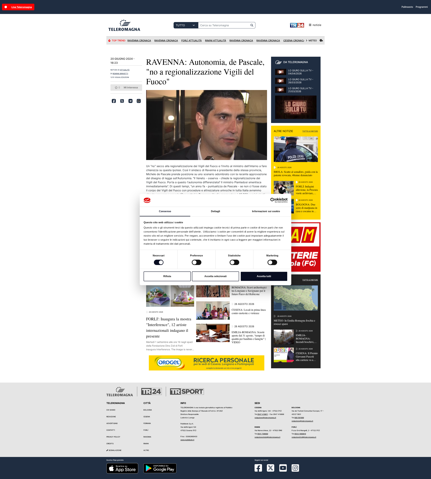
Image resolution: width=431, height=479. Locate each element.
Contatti (110, 430)
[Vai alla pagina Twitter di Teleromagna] (270, 468)
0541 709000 (262, 434)
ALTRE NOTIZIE (283, 131)
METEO (313, 40)
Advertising (112, 423)
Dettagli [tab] (215, 211)
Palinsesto (407, 6)
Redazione (111, 417)
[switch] (196, 262)
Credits (109, 443)
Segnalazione (114, 450)
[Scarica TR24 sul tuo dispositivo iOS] (122, 468)
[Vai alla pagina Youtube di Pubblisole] (283, 470)
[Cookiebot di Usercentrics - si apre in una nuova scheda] (273, 200)
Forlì (145, 430)
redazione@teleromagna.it (265, 418)
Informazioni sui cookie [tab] (266, 211)
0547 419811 (262, 414)
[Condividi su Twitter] (122, 101)
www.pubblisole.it (187, 440)
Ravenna (147, 437)
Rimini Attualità (215, 40)
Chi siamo (110, 410)
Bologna (147, 410)
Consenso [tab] (165, 211)
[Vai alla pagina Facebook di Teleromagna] (260, 470)
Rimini (146, 443)
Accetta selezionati (215, 276)
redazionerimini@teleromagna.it (267, 437)
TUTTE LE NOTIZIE (310, 131)
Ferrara (147, 423)
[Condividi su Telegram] (130, 101)
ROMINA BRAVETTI (120, 74)
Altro (146, 450)
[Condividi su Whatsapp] (138, 101)
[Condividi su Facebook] (113, 101)
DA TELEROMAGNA (295, 62)
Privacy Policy (113, 437)
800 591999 (299, 418)
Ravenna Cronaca (139, 40)
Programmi (422, 6)
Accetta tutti (264, 276)
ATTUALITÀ (124, 70)
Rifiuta (167, 276)
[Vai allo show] (296, 109)
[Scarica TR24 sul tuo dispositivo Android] (159, 468)
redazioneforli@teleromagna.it (304, 437)
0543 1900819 (300, 434)
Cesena (146, 417)
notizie (317, 25)
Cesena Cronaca (294, 40)
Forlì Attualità (191, 40)
